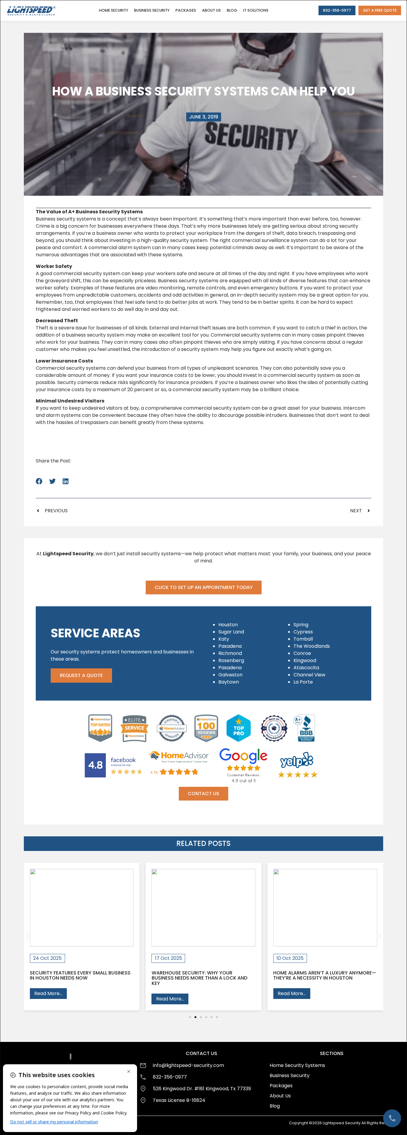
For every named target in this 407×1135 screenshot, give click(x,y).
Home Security (113, 10)
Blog (232, 10)
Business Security (152, 10)
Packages (185, 10)
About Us (211, 10)
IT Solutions (255, 10)
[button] (39, 481)
